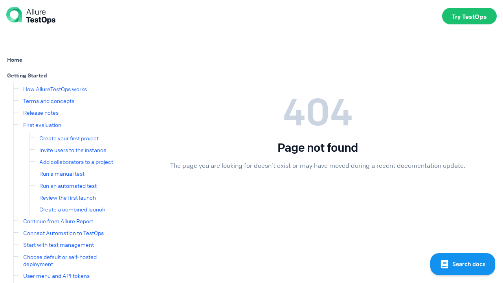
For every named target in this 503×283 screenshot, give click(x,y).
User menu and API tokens (56, 275)
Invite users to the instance (72, 149)
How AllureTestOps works (55, 88)
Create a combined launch (72, 209)
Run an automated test (68, 185)
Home (14, 59)
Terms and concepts (48, 100)
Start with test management (58, 244)
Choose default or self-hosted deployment (60, 260)
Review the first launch (67, 197)
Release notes (41, 112)
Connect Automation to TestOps (63, 232)
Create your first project (69, 138)
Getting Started (27, 75)
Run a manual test (61, 173)
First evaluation (42, 124)
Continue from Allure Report (58, 220)
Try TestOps (469, 16)
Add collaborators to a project (76, 161)
